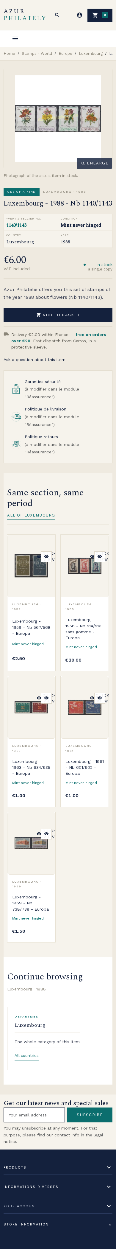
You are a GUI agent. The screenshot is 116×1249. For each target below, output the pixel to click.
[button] (57, 15)
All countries (27, 1055)
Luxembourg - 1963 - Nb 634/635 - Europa (31, 767)
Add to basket (58, 314)
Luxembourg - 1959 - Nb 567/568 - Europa (31, 627)
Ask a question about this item (34, 359)
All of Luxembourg (31, 515)
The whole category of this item (47, 1041)
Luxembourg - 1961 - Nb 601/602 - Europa (84, 767)
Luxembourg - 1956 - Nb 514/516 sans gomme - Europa (83, 628)
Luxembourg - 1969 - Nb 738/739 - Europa (30, 903)
